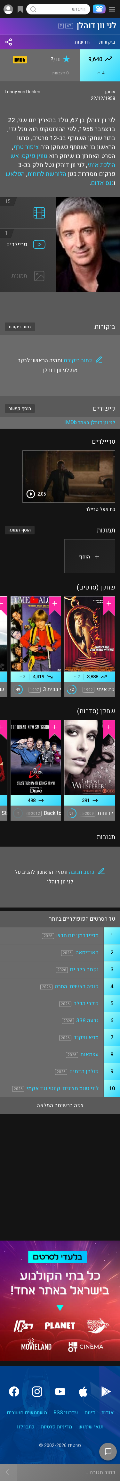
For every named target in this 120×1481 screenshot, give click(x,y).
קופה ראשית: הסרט (77, 987)
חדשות (82, 42)
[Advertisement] (60, 303)
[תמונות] (28, 264)
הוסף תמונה (20, 530)
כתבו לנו (26, 1427)
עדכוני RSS (65, 1413)
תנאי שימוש (90, 1427)
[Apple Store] (83, 1391)
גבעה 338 (87, 1021)
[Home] (98, 9)
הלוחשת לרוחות (47, 174)
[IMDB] (20, 58)
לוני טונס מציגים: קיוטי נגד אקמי (63, 1088)
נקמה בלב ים (84, 970)
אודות (107, 1413)
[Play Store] (106, 1391)
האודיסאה (87, 953)
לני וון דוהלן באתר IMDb (89, 422)
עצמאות (89, 1054)
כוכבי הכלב (86, 1004)
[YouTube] (60, 1391)
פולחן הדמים (84, 1071)
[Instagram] (37, 1391)
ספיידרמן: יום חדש (77, 936)
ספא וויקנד (86, 1037)
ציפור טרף (26, 147)
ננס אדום (102, 183)
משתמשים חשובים (27, 1413)
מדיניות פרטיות (56, 1427)
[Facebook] (14, 1391)
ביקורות (107, 42)
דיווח (89, 1413)
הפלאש (15, 174)
